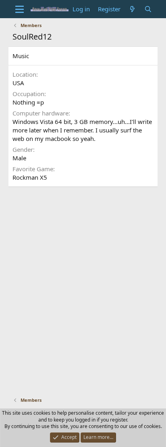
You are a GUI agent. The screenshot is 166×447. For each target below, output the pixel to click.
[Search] (148, 9)
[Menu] (19, 9)
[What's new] (132, 9)
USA (18, 83)
